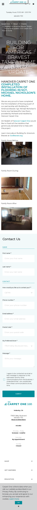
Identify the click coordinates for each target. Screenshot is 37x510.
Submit (18, 394)
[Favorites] (29, 4)
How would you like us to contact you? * (16, 287)
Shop (7, 461)
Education (9, 479)
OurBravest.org (16, 136)
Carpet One (5, 24)
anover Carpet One (22, 121)
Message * (6, 353)
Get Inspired (10, 470)
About (15, 24)
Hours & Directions (18, 420)
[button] (26, 4)
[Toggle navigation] (3, 4)
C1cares (24, 24)
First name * (6, 253)
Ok (18, 502)
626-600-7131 (18, 16)
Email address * (7, 313)
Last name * (6, 266)
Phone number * (8, 300)
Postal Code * (7, 327)
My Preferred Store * (9, 340)
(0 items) (33, 4)
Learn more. (14, 499)
